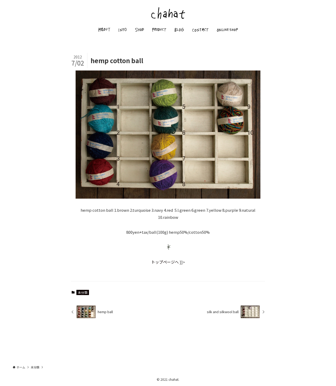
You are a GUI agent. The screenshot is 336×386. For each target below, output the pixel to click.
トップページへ (165, 262)
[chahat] (168, 12)
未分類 (82, 292)
